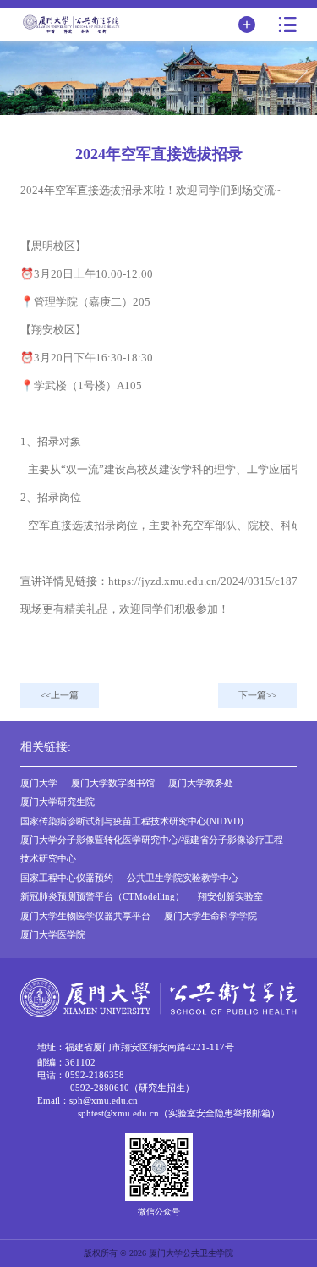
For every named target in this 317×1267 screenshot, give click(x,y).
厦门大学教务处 (200, 783)
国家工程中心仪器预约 (66, 878)
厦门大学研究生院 (57, 801)
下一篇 (252, 695)
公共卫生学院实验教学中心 (182, 878)
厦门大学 (38, 783)
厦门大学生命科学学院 (210, 916)
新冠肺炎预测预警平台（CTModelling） (102, 896)
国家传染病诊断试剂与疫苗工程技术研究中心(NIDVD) (131, 821)
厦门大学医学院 (52, 934)
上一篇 (65, 695)
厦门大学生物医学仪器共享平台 (85, 916)
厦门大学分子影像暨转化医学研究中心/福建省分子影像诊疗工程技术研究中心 (151, 849)
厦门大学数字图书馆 (113, 783)
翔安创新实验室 (230, 896)
